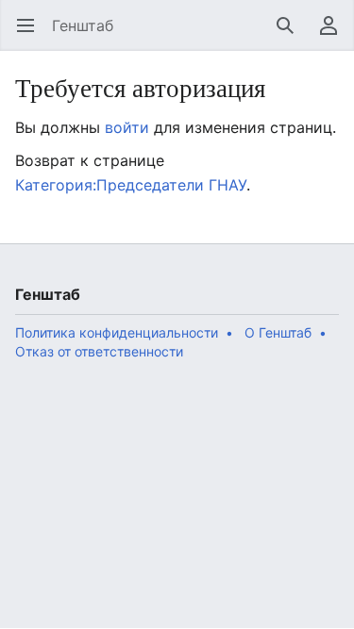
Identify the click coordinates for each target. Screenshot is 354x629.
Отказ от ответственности (99, 351)
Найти (291, 34)
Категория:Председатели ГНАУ (130, 184)
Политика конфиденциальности (116, 332)
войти (127, 127)
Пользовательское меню (334, 34)
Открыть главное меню (31, 34)
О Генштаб (278, 332)
